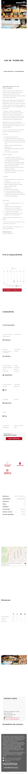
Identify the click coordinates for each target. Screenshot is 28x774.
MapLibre (4, 563)
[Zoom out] (25, 559)
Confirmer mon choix (11, 767)
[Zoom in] (25, 557)
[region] (14, 556)
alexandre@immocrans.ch (13, 718)
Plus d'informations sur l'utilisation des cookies (10, 764)
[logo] (21, 2)
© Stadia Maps (11, 563)
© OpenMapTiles (17, 563)
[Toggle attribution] (25, 563)
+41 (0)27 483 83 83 (12, 719)
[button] (2, 16)
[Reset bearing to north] (25, 560)
